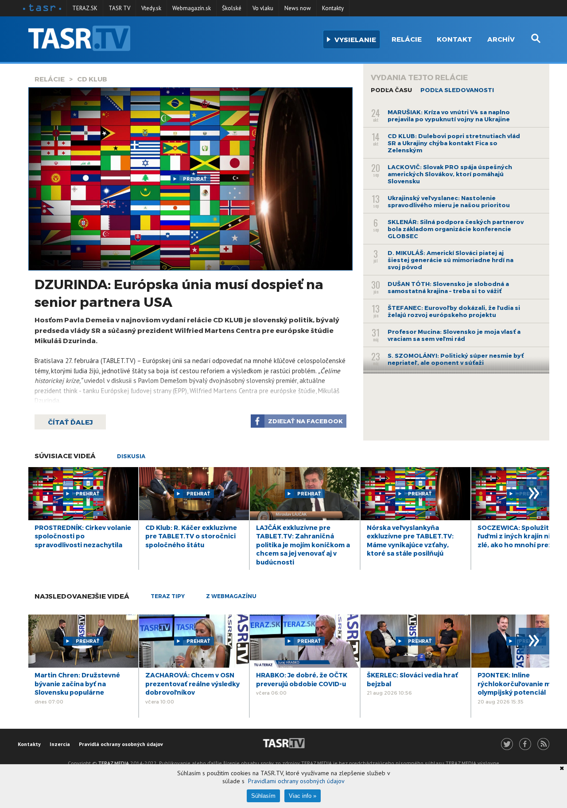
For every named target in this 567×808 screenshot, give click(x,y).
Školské (231, 8)
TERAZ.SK (84, 8)
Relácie (407, 39)
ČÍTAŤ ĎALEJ (70, 422)
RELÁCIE (50, 79)
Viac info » (302, 796)
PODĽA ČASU (391, 89)
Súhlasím (263, 796)
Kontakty (333, 8)
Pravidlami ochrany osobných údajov (296, 781)
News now (297, 8)
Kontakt (454, 39)
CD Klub (92, 79)
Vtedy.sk (151, 8)
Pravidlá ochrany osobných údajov (121, 744)
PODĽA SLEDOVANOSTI (457, 89)
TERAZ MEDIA (113, 763)
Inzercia (60, 744)
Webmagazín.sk (191, 8)
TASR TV (119, 8)
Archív (501, 39)
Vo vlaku (262, 8)
